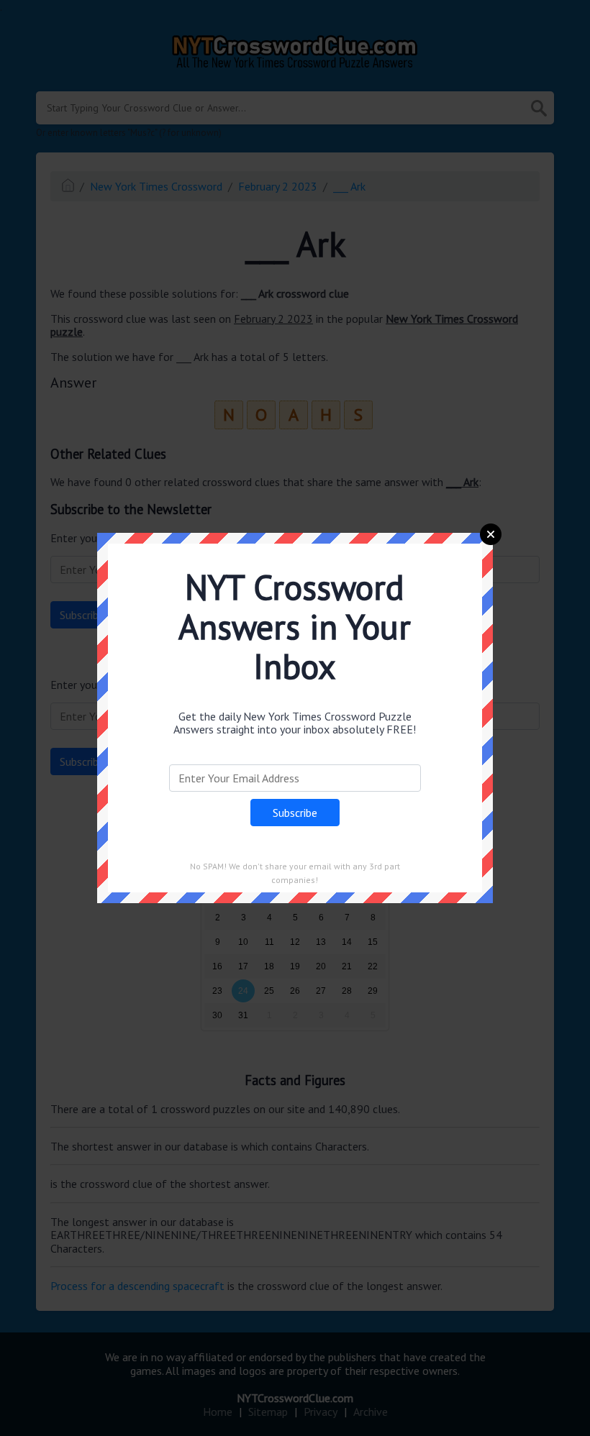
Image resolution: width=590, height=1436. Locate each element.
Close (491, 534)
